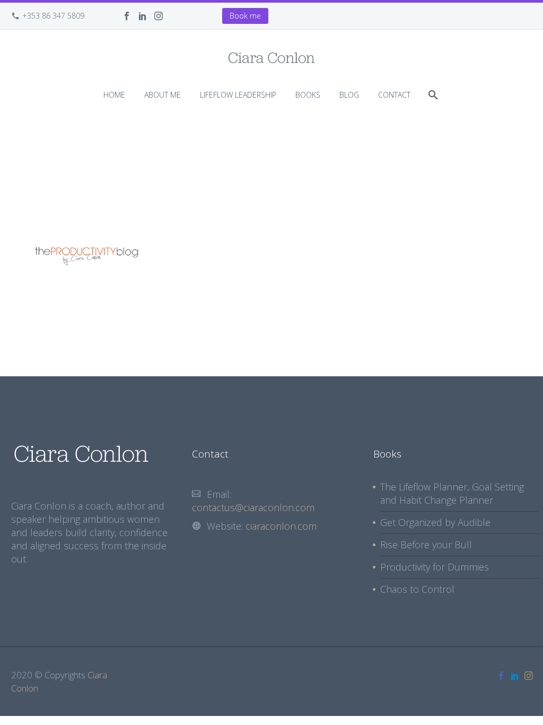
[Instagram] (159, 16)
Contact (394, 95)
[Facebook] (127, 16)
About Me (162, 95)
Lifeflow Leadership (238, 95)
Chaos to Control (417, 589)
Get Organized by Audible (435, 522)
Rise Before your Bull (426, 544)
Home (114, 95)
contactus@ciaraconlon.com (253, 507)
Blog (349, 95)
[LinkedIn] (143, 16)
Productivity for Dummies (434, 566)
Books (307, 95)
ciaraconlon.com (281, 526)
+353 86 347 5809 (53, 16)
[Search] (432, 94)
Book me (245, 16)
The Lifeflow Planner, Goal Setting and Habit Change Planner (452, 493)
